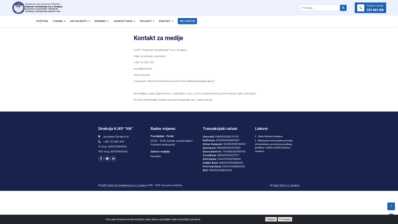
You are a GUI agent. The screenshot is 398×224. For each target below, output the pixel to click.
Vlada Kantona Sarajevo (270, 136)
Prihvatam (285, 219)
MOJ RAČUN (187, 21)
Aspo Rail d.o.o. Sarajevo (286, 185)
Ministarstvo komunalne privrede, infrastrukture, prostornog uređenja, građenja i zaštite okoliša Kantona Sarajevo (274, 146)
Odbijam (271, 219)
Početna (42, 21)
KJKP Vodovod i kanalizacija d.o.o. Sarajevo (124, 185)
